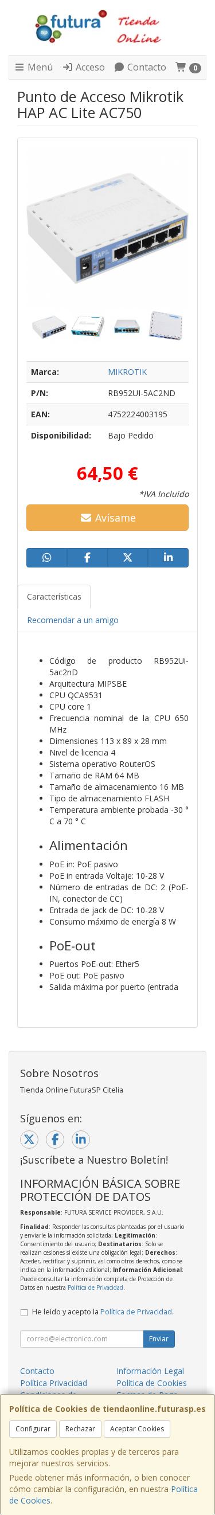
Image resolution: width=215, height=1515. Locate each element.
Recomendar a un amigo (73, 619)
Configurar (32, 1429)
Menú (39, 67)
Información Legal (150, 1370)
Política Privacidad (53, 1382)
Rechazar (80, 1429)
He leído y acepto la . (103, 1312)
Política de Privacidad (95, 1287)
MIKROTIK (127, 371)
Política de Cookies (151, 1382)
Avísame (114, 517)
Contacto (145, 67)
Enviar (159, 1339)
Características (54, 596)
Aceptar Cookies (137, 1429)
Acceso (89, 67)
